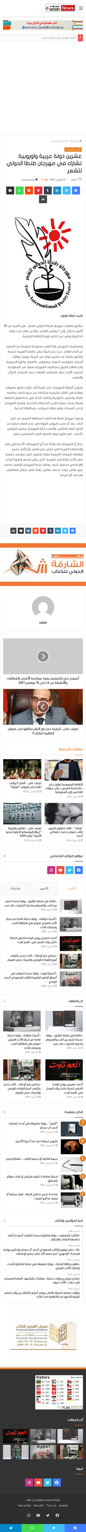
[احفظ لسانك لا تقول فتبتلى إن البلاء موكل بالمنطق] (72, 1182)
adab (74, 180)
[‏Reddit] (36, 531)
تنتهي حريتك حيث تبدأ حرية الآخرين (36, 1141)
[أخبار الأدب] (60, 8)
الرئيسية (74, 141)
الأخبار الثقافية (59, 141)
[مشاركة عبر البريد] (21, 531)
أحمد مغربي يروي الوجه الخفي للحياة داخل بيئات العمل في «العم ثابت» (64, 1088)
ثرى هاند (31, 1500)
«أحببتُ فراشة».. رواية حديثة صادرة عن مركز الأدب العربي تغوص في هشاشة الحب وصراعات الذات (31, 923)
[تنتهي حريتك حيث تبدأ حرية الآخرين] (72, 1146)
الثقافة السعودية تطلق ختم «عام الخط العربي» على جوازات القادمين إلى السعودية (64, 788)
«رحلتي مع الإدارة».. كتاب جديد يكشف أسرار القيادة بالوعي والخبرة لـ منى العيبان (22, 1088)
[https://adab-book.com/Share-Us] (43, 25)
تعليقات (15, 888)
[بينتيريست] (43, 531)
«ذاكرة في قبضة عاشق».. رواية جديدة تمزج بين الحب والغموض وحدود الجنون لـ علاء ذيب (64, 1039)
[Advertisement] (43, 90)
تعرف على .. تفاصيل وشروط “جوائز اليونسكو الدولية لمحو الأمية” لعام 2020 (23, 832)
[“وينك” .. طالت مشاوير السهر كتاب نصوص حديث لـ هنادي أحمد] (64, 813)
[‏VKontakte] (28, 531)
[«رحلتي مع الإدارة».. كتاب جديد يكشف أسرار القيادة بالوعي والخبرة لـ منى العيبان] (71, 961)
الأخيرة (72, 888)
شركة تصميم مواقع (48, 1500)
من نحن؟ (51, 1505)
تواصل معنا (24, 1505)
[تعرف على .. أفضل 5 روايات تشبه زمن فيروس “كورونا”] (22, 769)
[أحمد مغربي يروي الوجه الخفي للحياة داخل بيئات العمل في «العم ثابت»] (71, 943)
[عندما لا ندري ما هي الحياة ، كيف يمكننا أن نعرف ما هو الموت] (72, 1199)
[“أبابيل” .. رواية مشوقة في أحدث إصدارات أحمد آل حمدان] (72, 1129)
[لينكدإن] (58, 531)
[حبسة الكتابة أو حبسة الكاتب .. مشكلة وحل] (72, 1164)
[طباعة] (13, 531)
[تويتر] (65, 531)
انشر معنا (39, 1505)
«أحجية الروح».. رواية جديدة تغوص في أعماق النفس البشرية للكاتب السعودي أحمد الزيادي (30, 977)
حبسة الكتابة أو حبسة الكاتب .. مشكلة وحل (32, 1158)
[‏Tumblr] (50, 531)
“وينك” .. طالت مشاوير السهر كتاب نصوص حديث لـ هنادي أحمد (66, 832)
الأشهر (44, 888)
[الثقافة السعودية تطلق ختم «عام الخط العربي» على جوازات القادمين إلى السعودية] (64, 770)
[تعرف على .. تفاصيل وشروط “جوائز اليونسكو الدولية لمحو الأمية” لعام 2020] (22, 813)
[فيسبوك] (73, 531)
